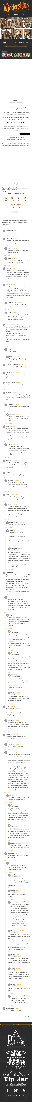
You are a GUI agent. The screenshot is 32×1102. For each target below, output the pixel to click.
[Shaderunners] (16, 55)
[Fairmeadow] (20, 55)
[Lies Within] (4, 55)
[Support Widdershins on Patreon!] (16, 1039)
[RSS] (24, 1091)
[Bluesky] (16, 1091)
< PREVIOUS (13, 42)
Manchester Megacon (9, 117)
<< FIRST (4, 42)
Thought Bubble (7, 112)
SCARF (7, 107)
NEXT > (21, 42)
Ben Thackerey (17, 188)
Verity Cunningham (11, 190)
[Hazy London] (28, 55)
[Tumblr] (8, 1091)
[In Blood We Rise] (24, 55)
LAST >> (28, 42)
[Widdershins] (16, 7)
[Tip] (16, 1079)
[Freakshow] (8, 55)
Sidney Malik (9, 188)
